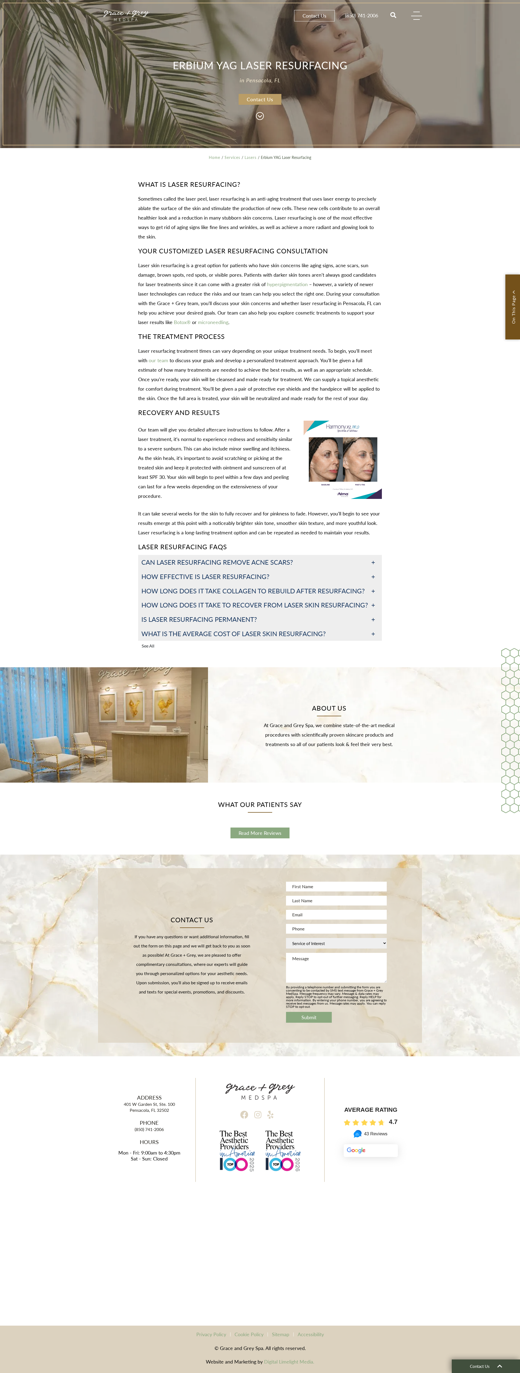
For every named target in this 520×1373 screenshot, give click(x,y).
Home (214, 157)
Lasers (250, 157)
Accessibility (311, 1334)
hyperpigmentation (287, 284)
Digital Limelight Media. (289, 1361)
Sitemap (280, 1334)
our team (157, 360)
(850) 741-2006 (361, 15)
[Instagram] (257, 1115)
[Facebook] (244, 1115)
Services (232, 157)
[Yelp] (270, 1115)
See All (148, 646)
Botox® (182, 322)
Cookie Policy (249, 1334)
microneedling (212, 322)
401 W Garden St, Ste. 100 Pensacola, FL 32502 (149, 1107)
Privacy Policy (211, 1334)
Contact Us (314, 15)
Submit (308, 1017)
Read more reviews (260, 832)
